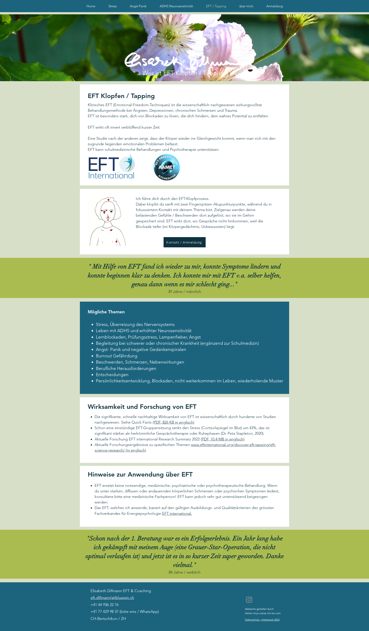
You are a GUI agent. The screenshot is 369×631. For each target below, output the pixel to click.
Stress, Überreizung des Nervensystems (135, 324)
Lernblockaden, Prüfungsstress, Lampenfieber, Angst (148, 337)
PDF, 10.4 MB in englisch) (223, 439)
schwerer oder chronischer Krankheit (163, 343)
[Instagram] (249, 600)
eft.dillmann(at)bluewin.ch (112, 597)
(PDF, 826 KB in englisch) (173, 422)
